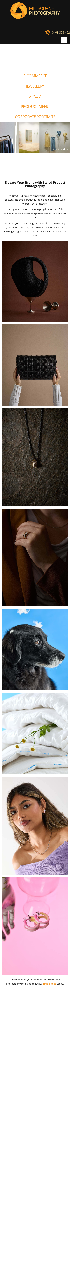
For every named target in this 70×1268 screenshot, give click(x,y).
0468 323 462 (61, 32)
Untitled (2, 40)
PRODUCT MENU (35, 106)
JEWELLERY (35, 86)
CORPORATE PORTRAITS (35, 116)
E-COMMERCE (35, 75)
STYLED (35, 96)
